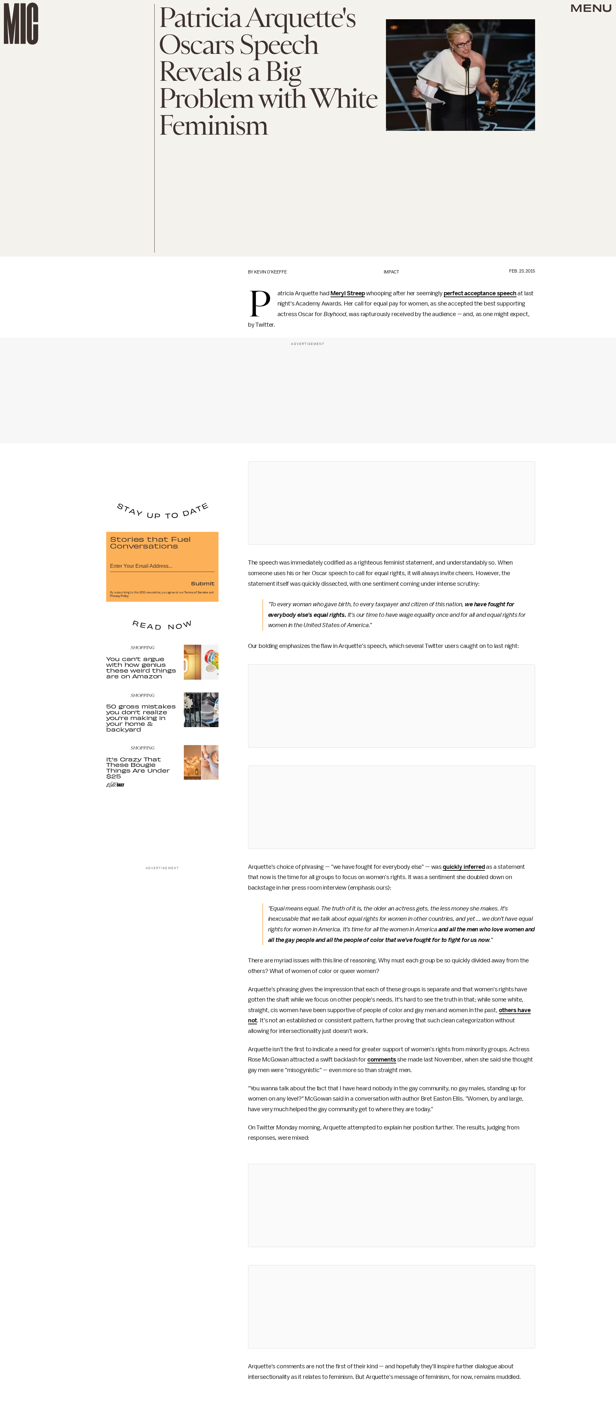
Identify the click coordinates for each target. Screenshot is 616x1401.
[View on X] (391, 503)
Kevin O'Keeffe (270, 272)
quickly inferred (464, 867)
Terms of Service (196, 592)
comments (381, 1059)
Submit (203, 583)
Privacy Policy (119, 596)
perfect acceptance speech (480, 293)
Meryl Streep (347, 293)
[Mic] (21, 24)
